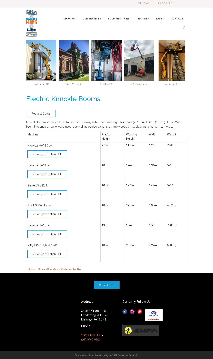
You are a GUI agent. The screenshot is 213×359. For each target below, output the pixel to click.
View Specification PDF (47, 154)
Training (142, 18)
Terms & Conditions (84, 355)
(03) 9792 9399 (91, 339)
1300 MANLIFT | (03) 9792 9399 (155, 3)
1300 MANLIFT (90, 335)
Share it (43, 269)
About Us (69, 18)
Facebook (54, 269)
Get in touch (106, 285)
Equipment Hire (118, 18)
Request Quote (40, 113)
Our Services (92, 18)
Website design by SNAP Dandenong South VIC (116, 355)
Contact (177, 18)
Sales (160, 18)
